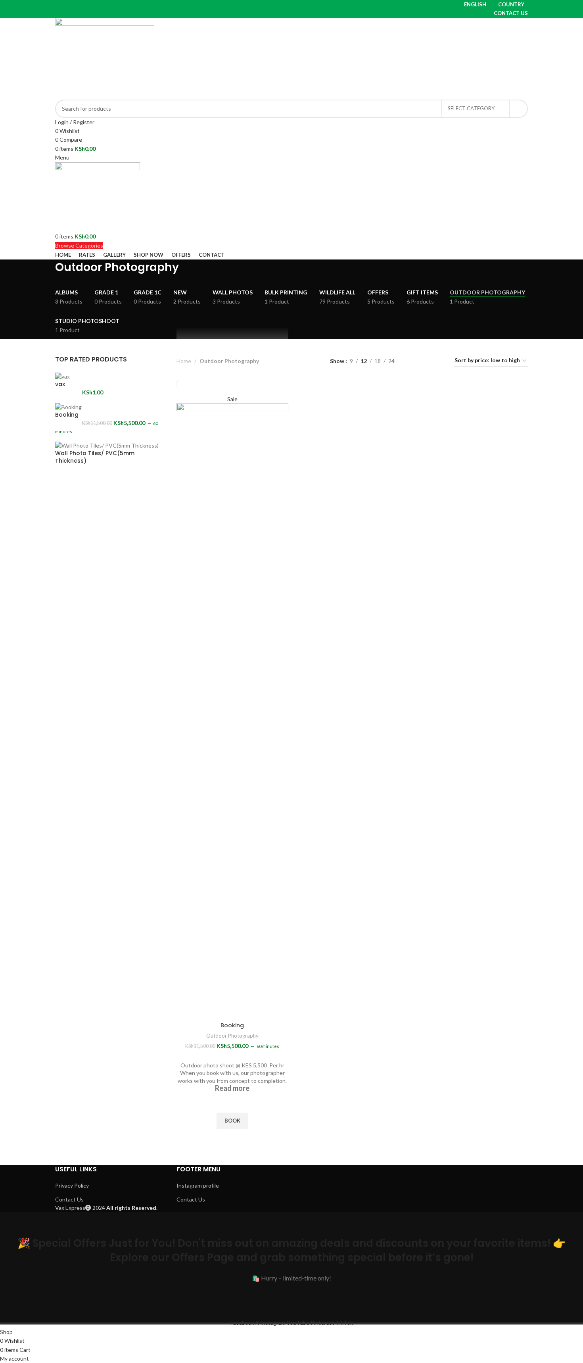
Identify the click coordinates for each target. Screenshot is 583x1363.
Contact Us (69, 1199)
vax (60, 384)
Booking (67, 415)
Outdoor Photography (232, 1035)
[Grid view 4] (438, 361)
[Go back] (45, 271)
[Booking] (68, 406)
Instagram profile (197, 1185)
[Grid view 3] (425, 361)
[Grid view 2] (413, 361)
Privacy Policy (72, 1185)
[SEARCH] (519, 109)
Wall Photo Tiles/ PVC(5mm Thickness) (94, 457)
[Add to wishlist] (232, 1103)
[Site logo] (104, 57)
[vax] (62, 376)
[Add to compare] (232, 1008)
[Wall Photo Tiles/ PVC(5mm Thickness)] (107, 444)
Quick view (232, 1139)
